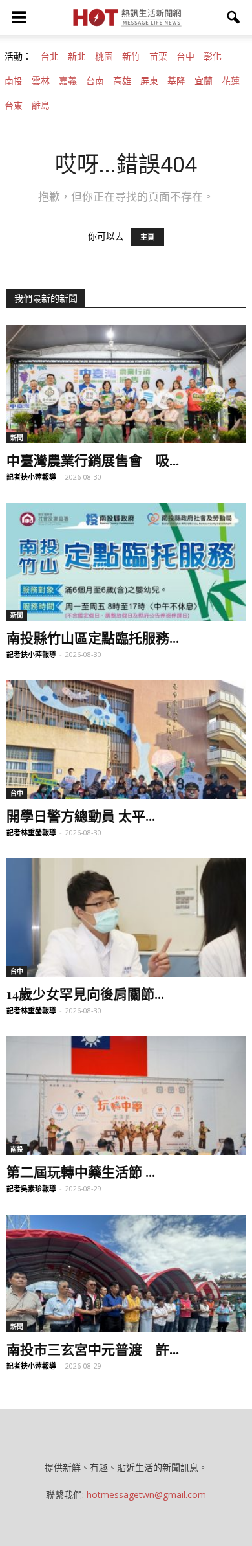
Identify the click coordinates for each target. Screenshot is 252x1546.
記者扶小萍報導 (31, 477)
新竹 (131, 56)
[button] (234, 17)
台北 (50, 56)
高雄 (122, 81)
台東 (14, 105)
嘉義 (68, 81)
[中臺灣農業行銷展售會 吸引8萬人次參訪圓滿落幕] (126, 384)
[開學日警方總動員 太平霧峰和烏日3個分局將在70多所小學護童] (126, 739)
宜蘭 (203, 81)
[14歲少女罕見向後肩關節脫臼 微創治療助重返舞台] (126, 917)
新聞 (16, 437)
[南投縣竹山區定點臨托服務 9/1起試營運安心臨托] (126, 562)
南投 (14, 81)
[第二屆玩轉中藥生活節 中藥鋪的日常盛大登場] (126, 1095)
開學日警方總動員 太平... (80, 815)
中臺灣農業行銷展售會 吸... (92, 460)
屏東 (149, 81)
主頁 (147, 237)
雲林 (41, 81)
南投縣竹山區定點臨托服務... (92, 637)
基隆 (176, 81)
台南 (95, 81)
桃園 (104, 56)
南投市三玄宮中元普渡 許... (92, 1348)
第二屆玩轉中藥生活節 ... (80, 1171)
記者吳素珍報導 (31, 1188)
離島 (41, 105)
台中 (185, 56)
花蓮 (231, 81)
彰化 (213, 56)
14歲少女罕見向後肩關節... (85, 993)
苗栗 (158, 56)
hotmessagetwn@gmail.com (146, 1494)
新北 (77, 56)
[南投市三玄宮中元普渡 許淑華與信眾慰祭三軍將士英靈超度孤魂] (126, 1274)
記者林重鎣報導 (31, 832)
